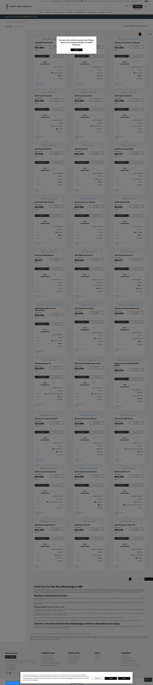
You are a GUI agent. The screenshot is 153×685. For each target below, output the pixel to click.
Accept (124, 678)
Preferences (97, 678)
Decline (111, 678)
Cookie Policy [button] (69, 678)
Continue (77, 49)
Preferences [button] (35, 680)
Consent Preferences (13, 683)
